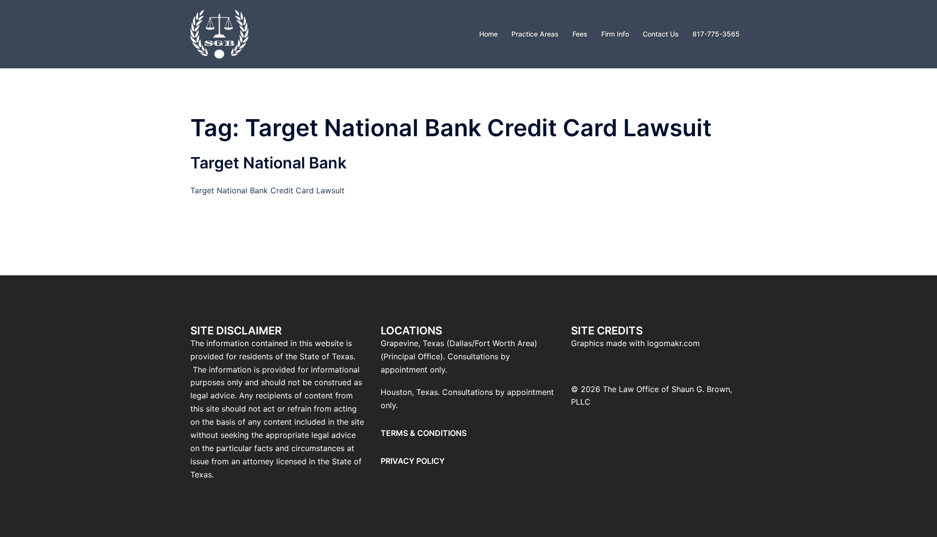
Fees (580, 34)
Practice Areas (535, 34)
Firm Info (615, 34)
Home (488, 34)
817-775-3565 (716, 34)
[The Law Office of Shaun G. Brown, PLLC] (219, 33)
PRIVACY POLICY (413, 461)
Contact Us (661, 34)
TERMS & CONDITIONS (424, 433)
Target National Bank (268, 162)
